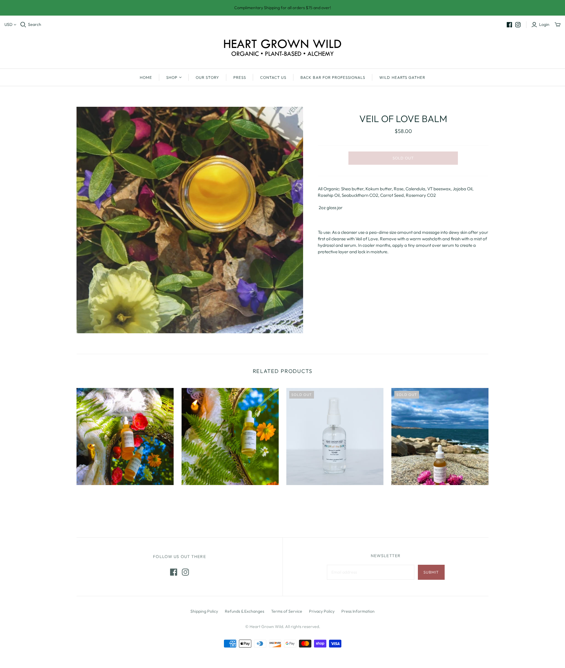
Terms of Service (286, 611)
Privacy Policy (322, 611)
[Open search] (23, 25)
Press (239, 77)
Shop (171, 77)
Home (146, 77)
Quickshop (100, 495)
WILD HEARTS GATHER (402, 77)
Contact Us (273, 77)
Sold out (403, 158)
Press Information (358, 611)
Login (544, 24)
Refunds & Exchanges (244, 611)
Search (34, 24)
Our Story (207, 77)
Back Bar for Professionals (332, 77)
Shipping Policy (204, 611)
